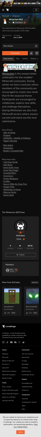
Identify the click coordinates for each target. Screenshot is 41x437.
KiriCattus (20, 236)
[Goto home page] (7, 10)
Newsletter (25, 364)
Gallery (25, 59)
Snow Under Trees (11, 168)
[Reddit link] (23, 342)
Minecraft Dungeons (8, 375)
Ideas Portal (25, 357)
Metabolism (8, 148)
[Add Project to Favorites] (31, 53)
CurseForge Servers (28, 375)
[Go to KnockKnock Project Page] (11, 301)
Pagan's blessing (10, 141)
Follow (21, 255)
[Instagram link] (3, 342)
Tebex (23, 405)
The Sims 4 (5, 364)
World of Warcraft (8, 361)
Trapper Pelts (8, 187)
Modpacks (16, 16)
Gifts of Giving (9, 133)
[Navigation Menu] (3, 10)
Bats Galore (8, 145)
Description (8, 59)
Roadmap (25, 368)
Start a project (6, 387)
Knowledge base (27, 383)
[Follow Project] (37, 53)
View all (35, 282)
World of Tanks (7, 378)
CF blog (24, 361)
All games (5, 354)
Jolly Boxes (8, 165)
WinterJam (8, 74)
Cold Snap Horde (10, 162)
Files (18, 59)
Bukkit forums (26, 371)
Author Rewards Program (10, 393)
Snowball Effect (9, 173)
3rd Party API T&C (8, 400)
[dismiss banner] (37, 2)
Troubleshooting (27, 387)
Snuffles (6, 181)
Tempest (6, 135)
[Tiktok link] (7, 342)
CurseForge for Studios (29, 402)
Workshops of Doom (12, 190)
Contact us (25, 390)
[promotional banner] (20, 3)
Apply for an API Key (8, 397)
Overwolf (25, 399)
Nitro (23, 409)
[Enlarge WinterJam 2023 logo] (5, 21)
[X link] (19, 342)
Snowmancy (8, 176)
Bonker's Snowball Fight (13, 151)
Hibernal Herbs (9, 192)
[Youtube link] (11, 342)
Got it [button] (20, 432)
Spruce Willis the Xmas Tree (15, 184)
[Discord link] (15, 342)
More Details (8, 46)
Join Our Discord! (27, 354)
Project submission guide (10, 390)
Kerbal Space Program (9, 371)
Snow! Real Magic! (11, 170)
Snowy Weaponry (10, 179)
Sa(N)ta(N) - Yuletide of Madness (17, 138)
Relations (34, 59)
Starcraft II (5, 368)
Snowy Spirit (8, 195)
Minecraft (5, 16)
